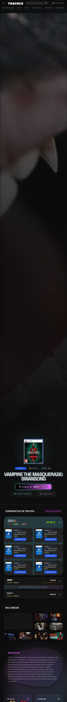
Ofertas (27, 7)
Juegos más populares (8, 7)
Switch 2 (19, 7)
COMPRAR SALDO (20, 539)
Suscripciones (48, 7)
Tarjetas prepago (37, 7)
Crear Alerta (46, 494)
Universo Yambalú (60, 7)
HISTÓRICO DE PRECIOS (53, 511)
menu (4, 3)
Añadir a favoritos (22, 494)
